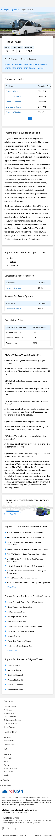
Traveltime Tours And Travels (19, 641)
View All (12, 514)
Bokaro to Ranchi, (21, 68)
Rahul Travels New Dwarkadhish (20, 607)
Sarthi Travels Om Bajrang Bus (20, 646)
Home (3, 10)
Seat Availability (10, 717)
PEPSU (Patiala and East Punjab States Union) (25, 537)
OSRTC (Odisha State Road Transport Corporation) (27, 549)
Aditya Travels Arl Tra (16, 612)
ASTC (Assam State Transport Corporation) (24, 578)
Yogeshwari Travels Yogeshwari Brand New (25, 626)
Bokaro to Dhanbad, (13, 64)
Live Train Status (10, 706)
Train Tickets (9, 741)
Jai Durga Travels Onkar (17, 617)
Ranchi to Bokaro (37, 68)
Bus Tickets (8, 737)
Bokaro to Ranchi (12, 91)
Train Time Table (10, 713)
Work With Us (9, 772)
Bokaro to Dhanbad (13, 112)
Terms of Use (39, 835)
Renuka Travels (14, 636)
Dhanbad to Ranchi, (31, 64)
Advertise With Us (10, 768)
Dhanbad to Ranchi (13, 96)
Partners (7, 765)
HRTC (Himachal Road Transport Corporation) (25, 566)
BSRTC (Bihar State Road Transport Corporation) (26, 554)
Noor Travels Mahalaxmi (17, 621)
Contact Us (8, 758)
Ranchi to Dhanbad (13, 102)
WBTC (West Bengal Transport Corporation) (25, 532)
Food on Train (9, 744)
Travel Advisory (10, 727)
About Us (7, 755)
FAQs (6, 761)
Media (6, 775)
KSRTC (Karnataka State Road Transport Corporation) (29, 583)
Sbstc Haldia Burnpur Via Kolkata (21, 631)
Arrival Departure (10, 723)
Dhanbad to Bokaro (13, 107)
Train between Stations (12, 720)
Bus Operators (13, 10)
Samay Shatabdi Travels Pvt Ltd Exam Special (25, 602)
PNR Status (8, 710)
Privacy (49, 835)
